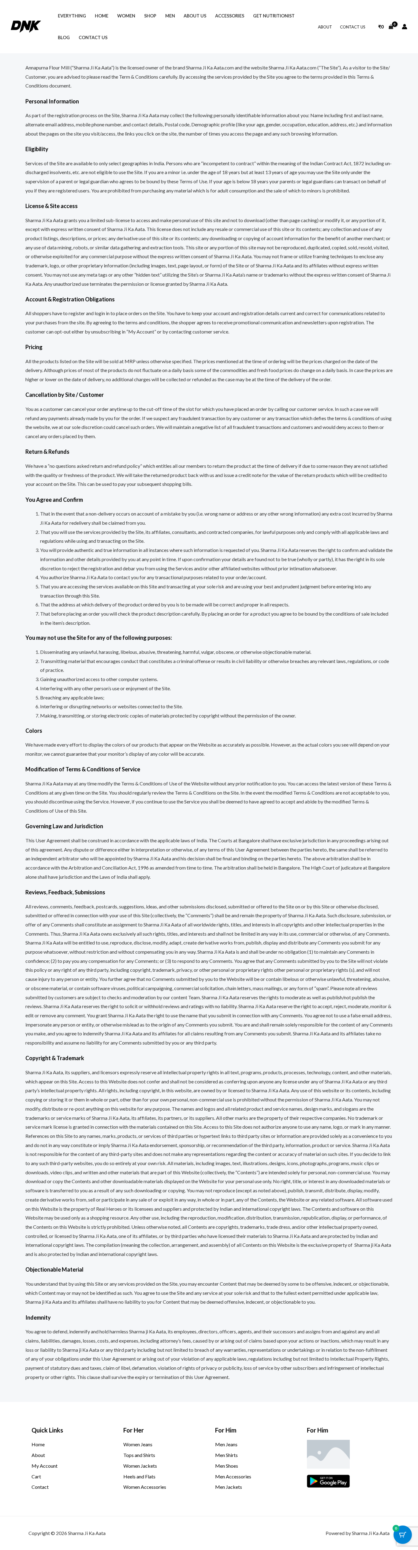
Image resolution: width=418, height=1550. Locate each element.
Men (170, 15)
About (325, 26)
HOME (101, 15)
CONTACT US (93, 37)
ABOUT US (195, 15)
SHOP (150, 15)
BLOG (64, 37)
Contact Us (352, 26)
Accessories (229, 15)
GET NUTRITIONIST (274, 15)
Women (126, 15)
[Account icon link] (404, 26)
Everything (72, 15)
